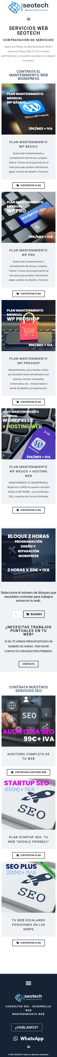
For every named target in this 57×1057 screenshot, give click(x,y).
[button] (28, 18)
